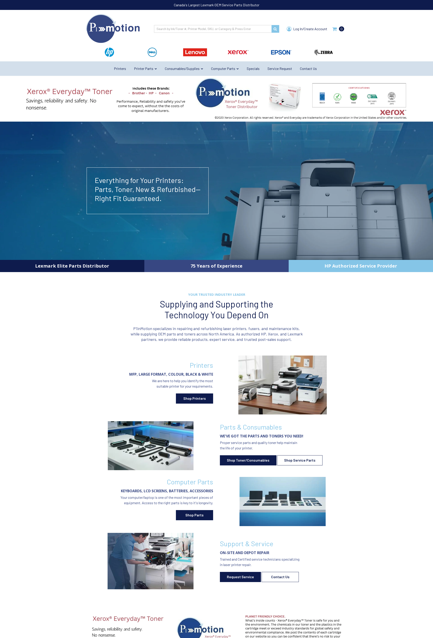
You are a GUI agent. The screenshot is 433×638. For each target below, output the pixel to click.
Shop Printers (194, 398)
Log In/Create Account (310, 29)
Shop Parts (194, 515)
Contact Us (280, 577)
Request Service (240, 577)
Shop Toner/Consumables (248, 460)
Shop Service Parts (300, 460)
